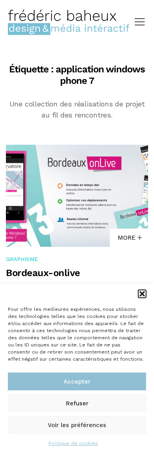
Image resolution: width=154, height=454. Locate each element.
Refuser (77, 403)
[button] (142, 294)
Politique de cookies (73, 443)
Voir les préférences (77, 425)
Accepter (77, 381)
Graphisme (22, 259)
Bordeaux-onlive (43, 272)
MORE (127, 237)
